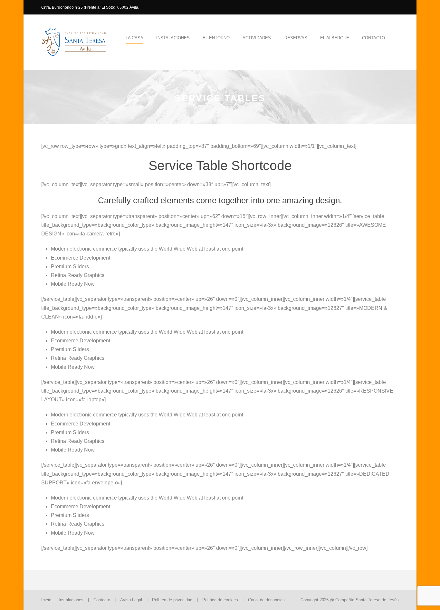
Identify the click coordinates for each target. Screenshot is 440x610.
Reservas (295, 37)
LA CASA (134, 37)
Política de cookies (220, 599)
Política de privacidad (172, 599)
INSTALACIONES (173, 37)
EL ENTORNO (216, 37)
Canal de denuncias (266, 599)
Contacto (373, 37)
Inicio (46, 599)
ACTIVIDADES (257, 37)
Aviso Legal (131, 599)
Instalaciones (71, 599)
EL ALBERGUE (334, 37)
